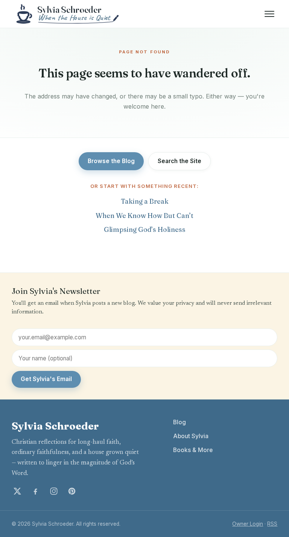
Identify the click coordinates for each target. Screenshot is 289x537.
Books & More (193, 450)
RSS (272, 524)
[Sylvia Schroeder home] (68, 14)
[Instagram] (53, 491)
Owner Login (247, 524)
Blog (179, 422)
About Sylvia (190, 436)
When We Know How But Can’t (144, 215)
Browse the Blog (111, 161)
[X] (17, 491)
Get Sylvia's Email (46, 379)
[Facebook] (35, 491)
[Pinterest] (72, 491)
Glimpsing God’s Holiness (145, 229)
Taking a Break (145, 201)
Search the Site (179, 161)
